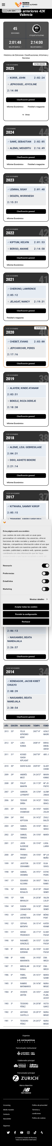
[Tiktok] (35, 1133)
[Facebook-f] (15, 1133)
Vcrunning (6, 1105)
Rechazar (26, 621)
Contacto (6, 1114)
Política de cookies (39, 1118)
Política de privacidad (39, 1105)
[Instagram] (28, 1133)
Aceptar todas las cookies (26, 607)
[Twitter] (8, 1133)
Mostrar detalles (37, 599)
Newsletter (7, 1119)
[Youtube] (22, 1133)
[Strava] (42, 1133)
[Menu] (3, 4)
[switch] (45, 573)
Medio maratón (8, 1110)
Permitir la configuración (26, 614)
